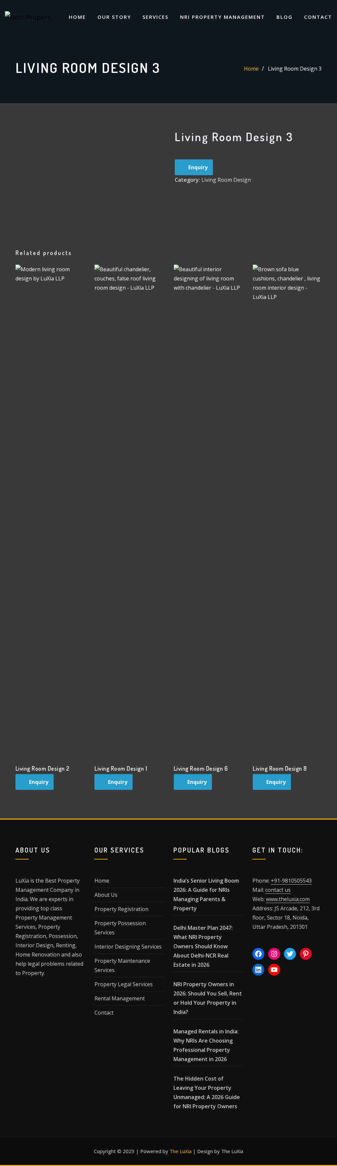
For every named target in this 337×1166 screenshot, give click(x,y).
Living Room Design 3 (295, 68)
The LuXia (180, 1151)
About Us (105, 894)
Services (155, 17)
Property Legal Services (123, 984)
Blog (284, 17)
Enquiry (198, 167)
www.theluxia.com (288, 899)
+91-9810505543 (291, 880)
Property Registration (121, 909)
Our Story (114, 17)
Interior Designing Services (128, 946)
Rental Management (119, 998)
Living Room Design (226, 179)
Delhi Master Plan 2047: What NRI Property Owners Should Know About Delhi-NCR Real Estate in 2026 (203, 946)
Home (77, 17)
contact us (278, 889)
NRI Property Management (222, 17)
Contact (318, 17)
